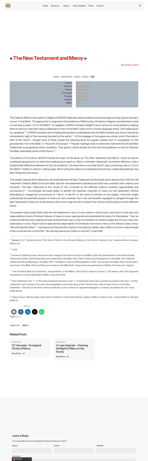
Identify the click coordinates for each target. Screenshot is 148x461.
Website (99, 446)
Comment (16, 456)
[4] (11, 271)
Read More (16, 353)
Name (15, 446)
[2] (11, 249)
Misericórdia (82, 93)
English (18, 459)
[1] (10, 239)
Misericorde (82, 96)
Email (57, 446)
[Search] (140, 5)
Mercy (79, 83)
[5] (11, 280)
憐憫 (78, 103)
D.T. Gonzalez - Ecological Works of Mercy (26, 347)
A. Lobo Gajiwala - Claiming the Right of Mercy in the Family (72, 348)
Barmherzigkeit (83, 86)
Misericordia (82, 89)
